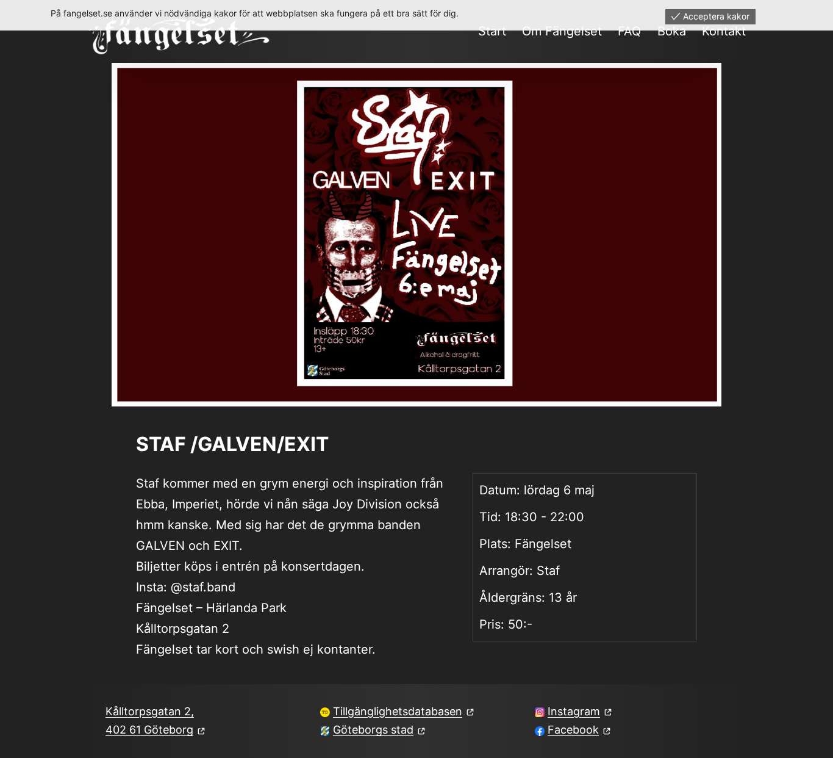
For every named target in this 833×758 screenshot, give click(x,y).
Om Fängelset (562, 31)
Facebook (573, 729)
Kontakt (724, 31)
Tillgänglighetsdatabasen (397, 711)
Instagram (574, 711)
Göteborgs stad (373, 729)
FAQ (629, 31)
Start (492, 31)
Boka (671, 31)
